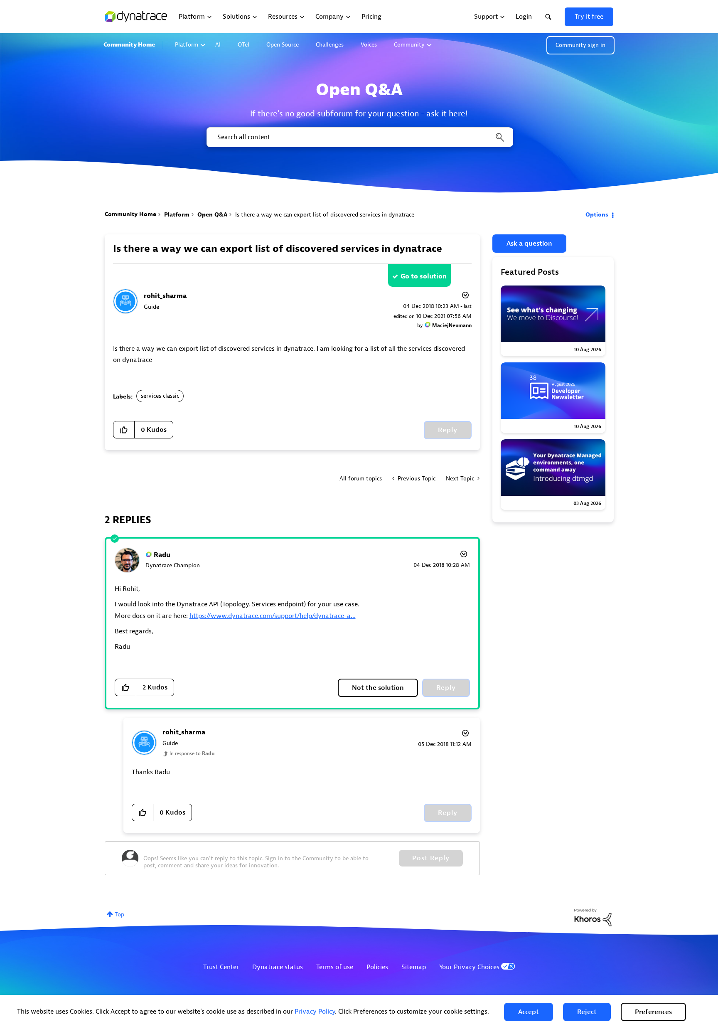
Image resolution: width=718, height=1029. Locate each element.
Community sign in (580, 45)
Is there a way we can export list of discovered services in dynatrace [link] (324, 214)
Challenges (330, 44)
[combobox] (359, 137)
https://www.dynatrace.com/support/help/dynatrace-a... (272, 616)
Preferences (653, 1012)
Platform (186, 44)
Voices (369, 44)
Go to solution (424, 276)
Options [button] (596, 214)
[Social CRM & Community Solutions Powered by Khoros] (593, 917)
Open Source (282, 44)
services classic (160, 395)
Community (409, 44)
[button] (528, 1012)
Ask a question (529, 243)
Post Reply (431, 858)
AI (218, 44)
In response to (192, 753)
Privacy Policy (315, 1011)
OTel (243, 44)
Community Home (129, 44)
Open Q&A (212, 214)
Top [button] (119, 914)
